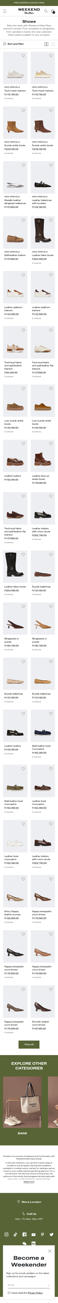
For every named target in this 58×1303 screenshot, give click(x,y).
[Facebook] (24, 1234)
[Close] (49, 1251)
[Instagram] (6, 1234)
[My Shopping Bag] (52, 11)
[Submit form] (49, 1285)
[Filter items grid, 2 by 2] (46, 44)
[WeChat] (24, 1243)
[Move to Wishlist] (23, 55)
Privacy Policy (35, 1293)
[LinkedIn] (33, 1243)
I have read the (27, 1293)
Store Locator (31, 1202)
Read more (29, 1182)
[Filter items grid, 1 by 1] (53, 44)
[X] (51, 1234)
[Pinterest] (42, 1234)
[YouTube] (33, 1234)
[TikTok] (15, 1234)
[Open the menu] (4, 11)
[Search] (46, 11)
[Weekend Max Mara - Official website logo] (29, 11)
